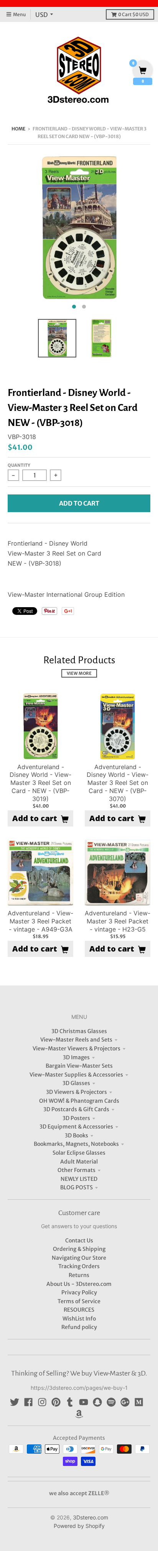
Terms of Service (79, 1301)
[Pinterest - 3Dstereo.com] (56, 1402)
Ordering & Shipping (79, 1248)
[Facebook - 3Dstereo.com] (28, 1402)
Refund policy (79, 1327)
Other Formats (76, 1170)
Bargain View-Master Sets (79, 1065)
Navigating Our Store (79, 1257)
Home (18, 129)
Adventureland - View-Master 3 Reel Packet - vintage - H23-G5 (117, 921)
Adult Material (79, 1161)
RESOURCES (79, 1309)
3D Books (76, 1135)
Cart (133, 14)
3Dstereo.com (90, 1517)
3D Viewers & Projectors (76, 1092)
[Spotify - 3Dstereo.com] (111, 1402)
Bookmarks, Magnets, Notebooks (76, 1143)
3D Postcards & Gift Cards (76, 1109)
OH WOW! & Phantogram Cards (79, 1100)
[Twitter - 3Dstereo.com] (14, 1402)
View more (79, 673)
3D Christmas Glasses (79, 1031)
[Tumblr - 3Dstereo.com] (69, 1402)
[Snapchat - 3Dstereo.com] (97, 1402)
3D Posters (76, 1118)
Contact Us (79, 1240)
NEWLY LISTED (79, 1178)
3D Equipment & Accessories (76, 1126)
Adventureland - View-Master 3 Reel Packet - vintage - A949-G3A (40, 921)
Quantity (19, 465)
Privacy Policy (79, 1292)
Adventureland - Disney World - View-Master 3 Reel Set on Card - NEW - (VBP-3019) (40, 783)
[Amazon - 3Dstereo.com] (79, 1414)
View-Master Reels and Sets (76, 1039)
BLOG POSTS (76, 1187)
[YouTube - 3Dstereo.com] (83, 1402)
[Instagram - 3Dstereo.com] (42, 1402)
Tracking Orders (79, 1266)
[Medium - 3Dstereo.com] (138, 1402)
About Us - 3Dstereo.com (79, 1284)
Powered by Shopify (79, 1526)
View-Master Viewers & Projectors (76, 1048)
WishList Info (79, 1318)
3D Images (76, 1057)
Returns (79, 1275)
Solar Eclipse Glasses (79, 1152)
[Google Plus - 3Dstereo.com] (125, 1402)
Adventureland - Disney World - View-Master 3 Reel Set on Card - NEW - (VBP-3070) (117, 783)
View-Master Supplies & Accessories (76, 1074)
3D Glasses (76, 1083)
